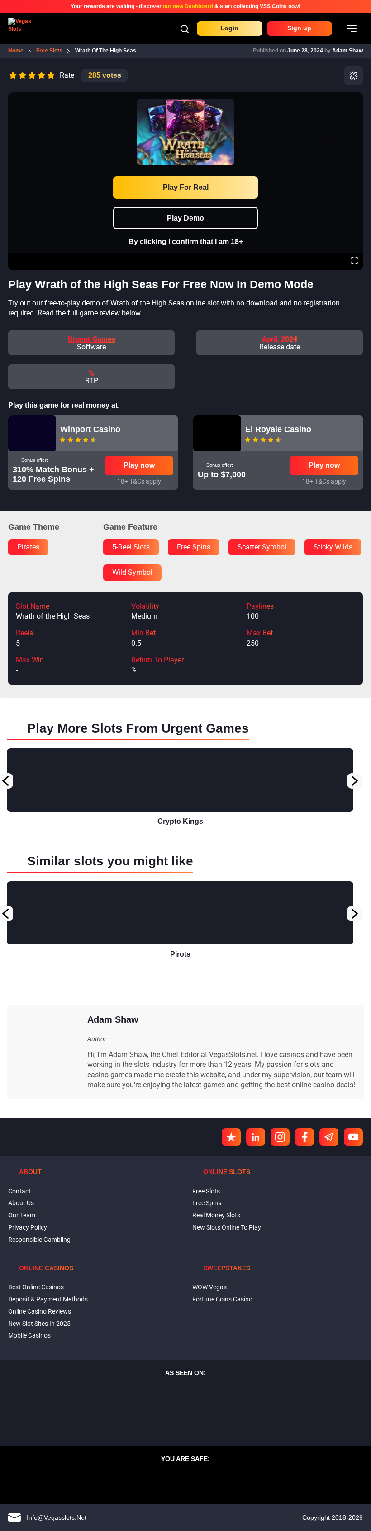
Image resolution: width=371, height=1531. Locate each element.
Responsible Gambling (39, 1239)
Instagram (280, 1137)
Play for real (186, 187)
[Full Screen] (354, 262)
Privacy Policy (27, 1227)
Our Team (21, 1215)
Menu (352, 28)
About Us (21, 1203)
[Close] (354, 98)
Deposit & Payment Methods (48, 1299)
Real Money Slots (216, 1215)
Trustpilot (231, 1137)
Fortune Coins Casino (222, 1299)
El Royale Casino (278, 429)
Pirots (180, 954)
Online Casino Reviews (39, 1311)
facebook (304, 1137)
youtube (353, 1137)
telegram (328, 1137)
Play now (139, 465)
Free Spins (206, 1203)
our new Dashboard (188, 6)
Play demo (185, 218)
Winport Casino (90, 429)
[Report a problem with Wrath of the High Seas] (353, 75)
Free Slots (206, 1191)
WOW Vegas (209, 1287)
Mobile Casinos (29, 1335)
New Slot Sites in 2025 (39, 1323)
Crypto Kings (180, 821)
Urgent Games (91, 339)
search (185, 29)
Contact (19, 1191)
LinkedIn (255, 1137)
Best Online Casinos (36, 1287)
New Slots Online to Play (226, 1227)
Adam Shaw (347, 50)
